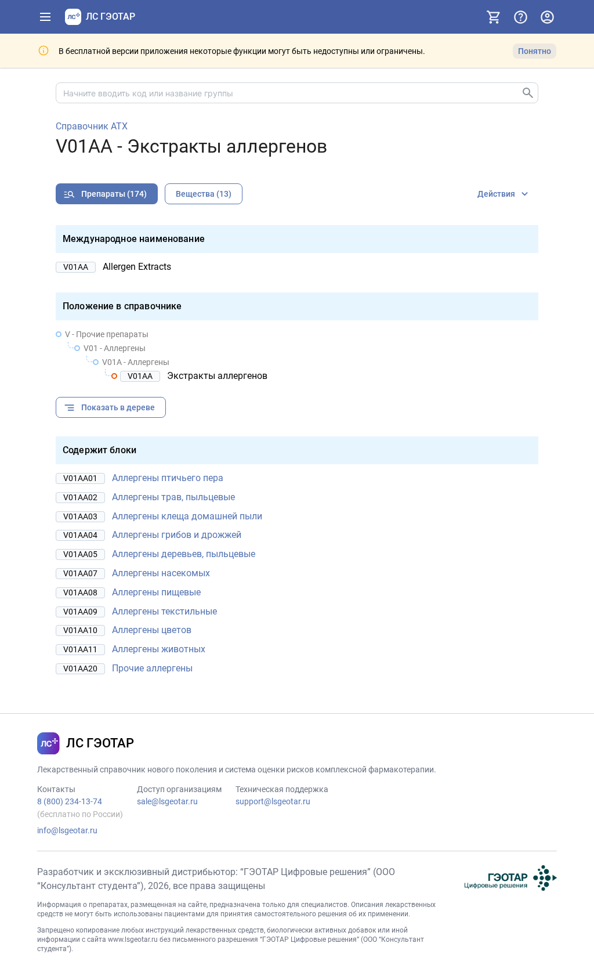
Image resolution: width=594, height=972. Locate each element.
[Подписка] (494, 17)
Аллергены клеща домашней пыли (187, 516)
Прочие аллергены (152, 668)
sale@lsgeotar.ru (167, 801)
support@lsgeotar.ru (273, 801)
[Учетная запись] (547, 17)
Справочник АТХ (92, 126)
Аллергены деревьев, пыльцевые (183, 553)
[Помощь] (520, 17)
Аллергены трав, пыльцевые (173, 497)
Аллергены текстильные (164, 611)
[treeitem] (297, 355)
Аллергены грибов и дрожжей (176, 534)
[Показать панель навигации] (45, 17)
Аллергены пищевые (156, 592)
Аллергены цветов (151, 629)
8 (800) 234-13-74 (69, 801)
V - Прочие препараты (106, 334)
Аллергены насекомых (161, 573)
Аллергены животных (158, 649)
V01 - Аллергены (115, 348)
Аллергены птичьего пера (167, 477)
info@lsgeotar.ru (67, 830)
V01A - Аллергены (135, 362)
